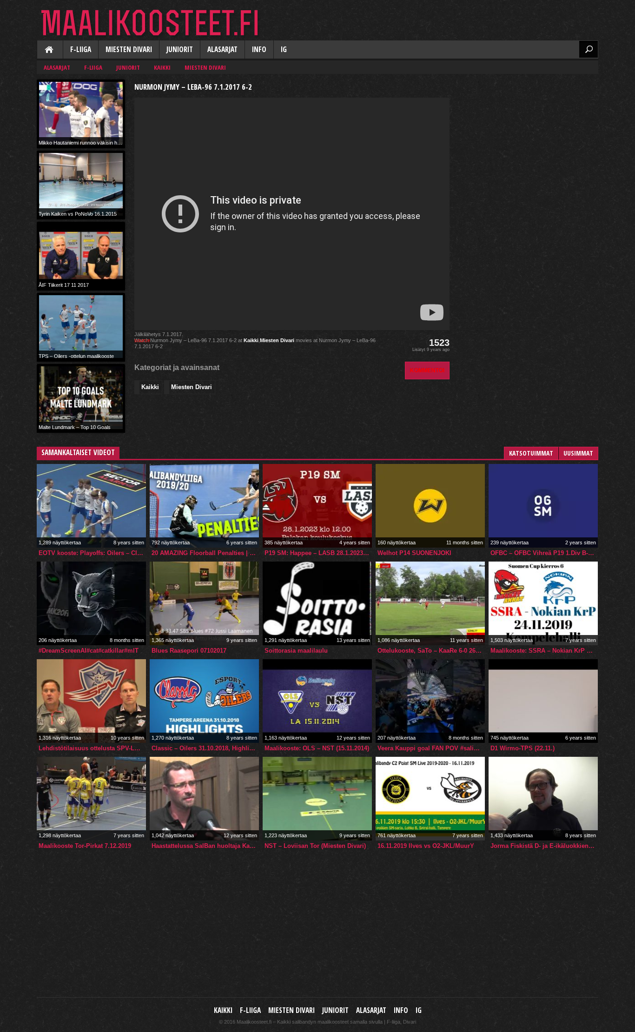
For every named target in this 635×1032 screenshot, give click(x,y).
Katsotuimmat (531, 453)
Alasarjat (222, 49)
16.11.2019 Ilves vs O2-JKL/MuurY (425, 845)
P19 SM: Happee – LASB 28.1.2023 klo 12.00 (318, 552)
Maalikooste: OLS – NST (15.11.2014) (317, 748)
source (142, 340)
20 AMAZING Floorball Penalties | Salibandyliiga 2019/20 (205, 552)
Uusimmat (578, 453)
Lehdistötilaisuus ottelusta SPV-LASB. (92, 748)
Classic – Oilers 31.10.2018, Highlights (205, 748)
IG (284, 49)
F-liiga (80, 49)
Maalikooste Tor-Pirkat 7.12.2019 (85, 845)
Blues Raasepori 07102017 (189, 650)
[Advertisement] (528, 137)
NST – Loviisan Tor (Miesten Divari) (315, 845)
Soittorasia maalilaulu (296, 650)
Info (259, 49)
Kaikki (50, 50)
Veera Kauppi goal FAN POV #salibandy (431, 748)
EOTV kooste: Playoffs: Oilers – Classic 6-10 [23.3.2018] (92, 552)
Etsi (588, 49)
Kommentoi (427, 370)
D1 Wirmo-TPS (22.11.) (522, 748)
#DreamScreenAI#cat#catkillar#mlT (89, 650)
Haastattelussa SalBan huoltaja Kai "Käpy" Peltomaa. (205, 845)
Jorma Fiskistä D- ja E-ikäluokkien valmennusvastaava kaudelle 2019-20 (544, 845)
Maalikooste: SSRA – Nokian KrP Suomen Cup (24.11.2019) (544, 650)
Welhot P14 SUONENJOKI (414, 552)
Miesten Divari (129, 49)
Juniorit (179, 49)
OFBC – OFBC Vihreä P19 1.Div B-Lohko (544, 552)
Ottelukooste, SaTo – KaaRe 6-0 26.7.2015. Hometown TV (431, 650)
